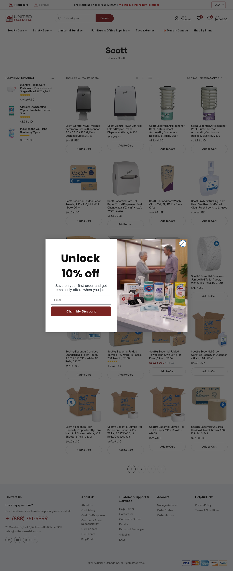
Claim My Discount (81, 311)
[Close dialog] (183, 243)
